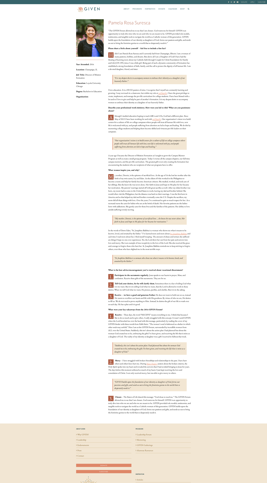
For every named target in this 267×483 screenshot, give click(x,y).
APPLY (252, 2)
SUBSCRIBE (262, 2)
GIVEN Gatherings (145, 445)
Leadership (81, 439)
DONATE (244, 2)
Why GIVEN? (83, 434)
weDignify (162, 93)
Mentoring (141, 439)
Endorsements (83, 445)
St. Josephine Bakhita (178, 233)
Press (79, 450)
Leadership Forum (144, 434)
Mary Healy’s (152, 363)
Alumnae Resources (145, 450)
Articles (140, 479)
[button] (188, 9)
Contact (80, 455)
